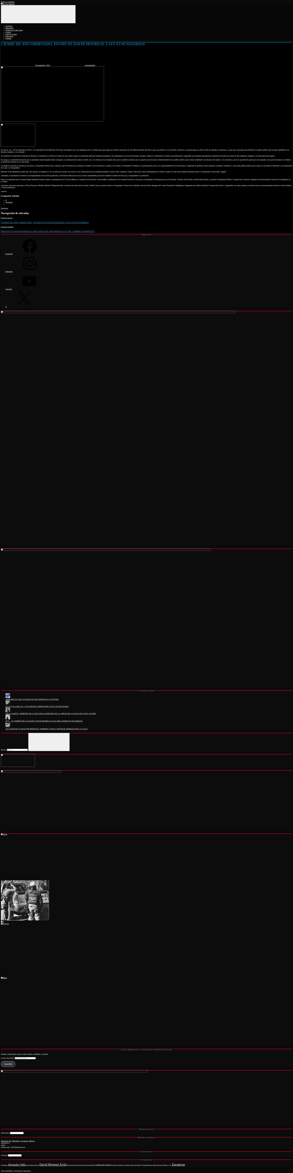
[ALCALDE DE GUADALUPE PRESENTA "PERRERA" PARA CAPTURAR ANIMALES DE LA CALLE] (7, 727)
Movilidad (137, 1165)
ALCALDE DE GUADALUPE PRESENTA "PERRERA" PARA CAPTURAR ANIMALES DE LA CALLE (46, 729)
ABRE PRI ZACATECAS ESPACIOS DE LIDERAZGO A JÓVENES (32, 699)
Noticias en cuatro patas (14, 30)
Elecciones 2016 (77, 1165)
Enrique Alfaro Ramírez (88, 1165)
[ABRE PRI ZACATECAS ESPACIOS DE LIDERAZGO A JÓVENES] (7, 697)
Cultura (8, 32)
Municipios (9, 28)
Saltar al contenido (7, 2)
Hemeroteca (5, 1133)
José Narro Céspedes (117, 1165)
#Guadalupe (4, 1165)
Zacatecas (9, 26)
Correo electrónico (8, 1058)
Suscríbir (8, 1064)
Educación (9, 36)
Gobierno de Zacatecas (103, 1165)
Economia (69, 1165)
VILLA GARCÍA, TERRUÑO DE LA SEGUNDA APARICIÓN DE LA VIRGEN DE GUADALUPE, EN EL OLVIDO (50, 714)
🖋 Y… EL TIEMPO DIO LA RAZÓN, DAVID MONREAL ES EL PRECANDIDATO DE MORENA (44, 721)
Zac (170, 1165)
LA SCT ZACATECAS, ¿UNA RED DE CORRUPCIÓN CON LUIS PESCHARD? (37, 707)
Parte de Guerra (11, 34)
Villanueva (165, 1165)
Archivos (4, 1155)
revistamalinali (90, 65)
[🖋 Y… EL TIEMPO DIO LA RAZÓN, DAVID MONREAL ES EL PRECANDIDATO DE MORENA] (7, 719)
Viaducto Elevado (157, 1165)
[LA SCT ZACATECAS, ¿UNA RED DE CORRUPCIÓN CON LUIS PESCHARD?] (7, 704)
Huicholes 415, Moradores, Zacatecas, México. (18, 1141)
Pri (141, 1165)
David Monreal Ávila (53, 1164)
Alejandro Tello (17, 1164)
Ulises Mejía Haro (147, 1165)
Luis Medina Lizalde (128, 1165)
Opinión (8, 38)
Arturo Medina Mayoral (32, 1165)
